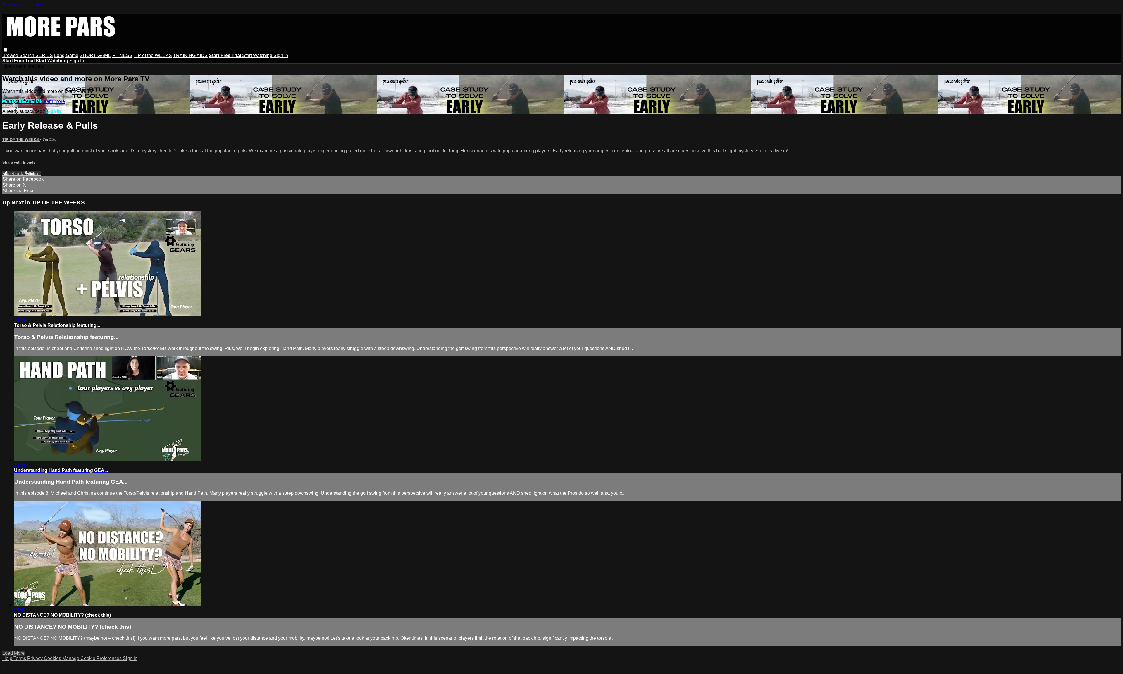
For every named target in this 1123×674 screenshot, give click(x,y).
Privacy (35, 658)
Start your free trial (21, 101)
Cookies (53, 658)
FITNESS (122, 55)
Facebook (13, 173)
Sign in (280, 55)
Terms (20, 658)
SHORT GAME (95, 55)
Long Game (66, 55)
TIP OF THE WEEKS (21, 139)
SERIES (44, 55)
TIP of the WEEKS (153, 55)
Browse (10, 55)
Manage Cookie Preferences (92, 658)
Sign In (76, 60)
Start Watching (257, 55)
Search (27, 55)
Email (35, 173)
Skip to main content (23, 4)
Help (7, 658)
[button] (5, 50)
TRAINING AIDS (190, 55)
